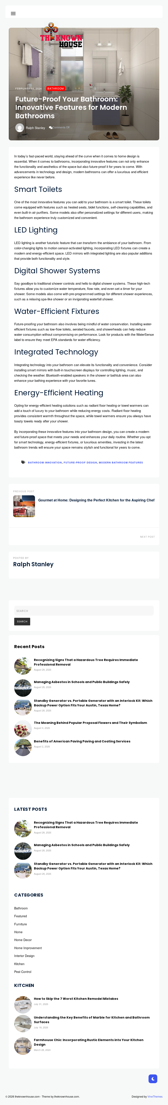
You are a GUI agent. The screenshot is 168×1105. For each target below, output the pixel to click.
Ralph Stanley (35, 128)
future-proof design (80, 462)
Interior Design (24, 956)
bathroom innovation (45, 462)
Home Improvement (28, 948)
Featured (20, 916)
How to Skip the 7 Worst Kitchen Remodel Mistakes (76, 999)
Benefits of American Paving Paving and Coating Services (82, 741)
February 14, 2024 (28, 88)
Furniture (20, 924)
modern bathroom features (121, 462)
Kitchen (19, 964)
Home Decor (23, 940)
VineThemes (155, 1096)
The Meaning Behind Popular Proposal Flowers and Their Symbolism (90, 723)
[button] (13, 13)
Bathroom (55, 88)
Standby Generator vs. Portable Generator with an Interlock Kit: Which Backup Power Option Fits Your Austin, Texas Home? (93, 703)
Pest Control (22, 971)
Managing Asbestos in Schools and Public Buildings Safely (82, 682)
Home (18, 932)
